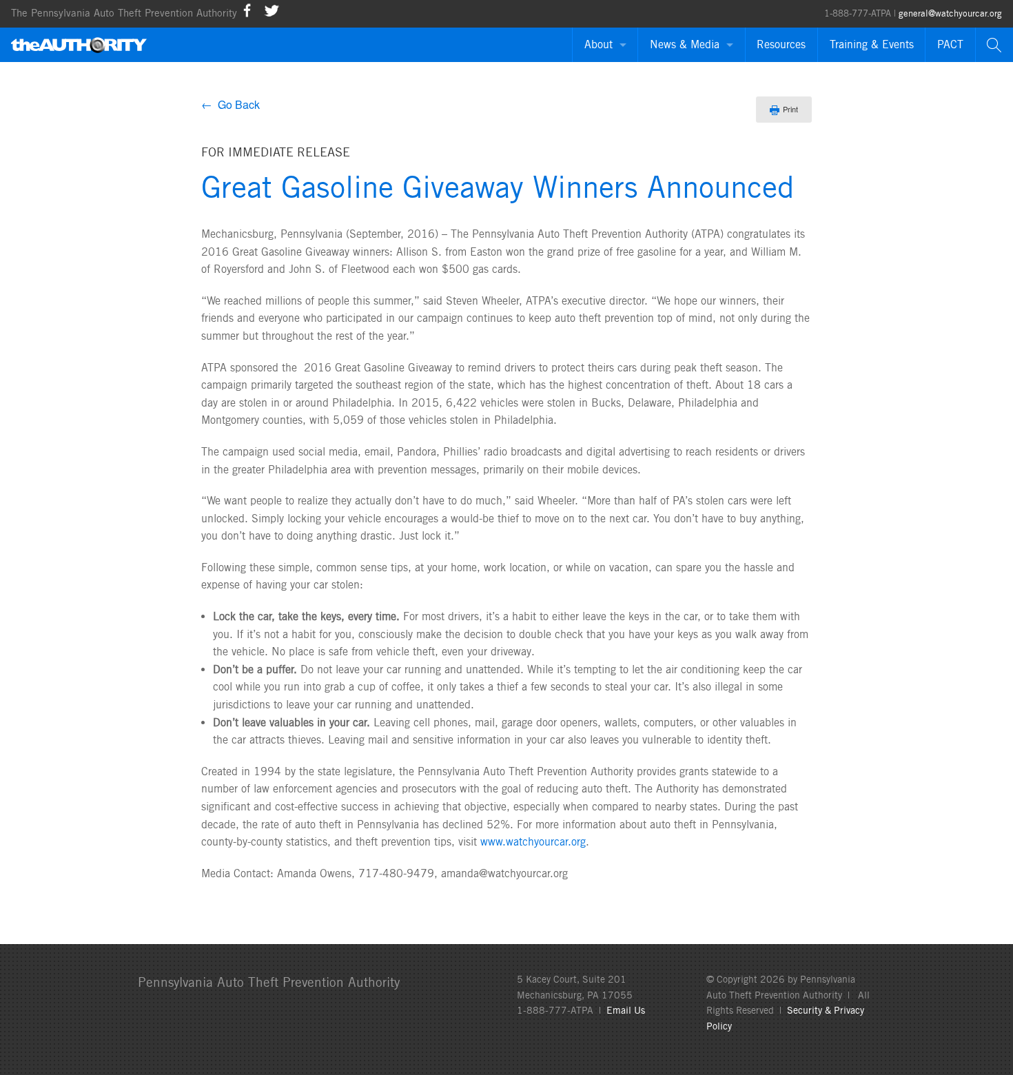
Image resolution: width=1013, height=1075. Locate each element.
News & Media (684, 44)
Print (790, 108)
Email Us (625, 1010)
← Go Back (230, 104)
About (598, 44)
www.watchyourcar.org (533, 841)
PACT (950, 44)
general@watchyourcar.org (950, 13)
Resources (781, 44)
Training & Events (872, 44)
